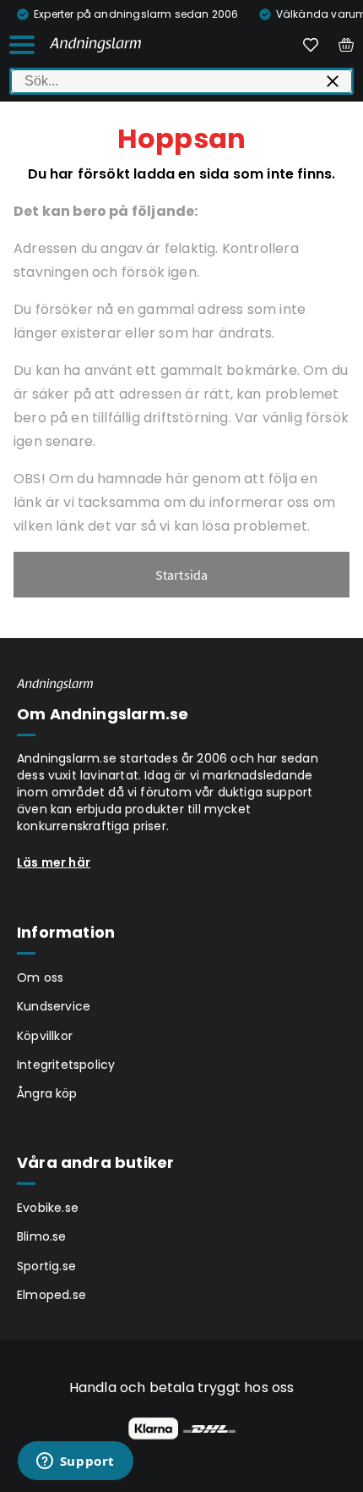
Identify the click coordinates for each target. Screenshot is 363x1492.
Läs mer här (53, 862)
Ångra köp (47, 1093)
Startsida (182, 574)
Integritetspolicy (66, 1064)
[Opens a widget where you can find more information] (75, 1462)
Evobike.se (48, 1207)
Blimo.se (42, 1236)
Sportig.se (46, 1266)
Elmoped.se (51, 1294)
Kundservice (53, 1006)
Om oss (40, 977)
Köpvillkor (45, 1035)
